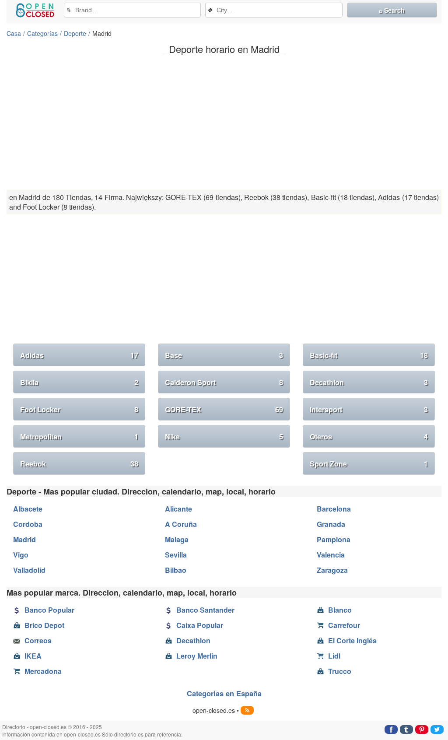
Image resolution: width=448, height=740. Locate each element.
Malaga (177, 539)
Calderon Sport (224, 382)
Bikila (79, 382)
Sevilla (176, 555)
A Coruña (181, 524)
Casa (14, 33)
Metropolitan (79, 436)
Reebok (79, 464)
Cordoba (27, 524)
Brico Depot (44, 625)
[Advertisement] (224, 122)
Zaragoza (332, 570)
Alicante (178, 509)
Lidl (334, 656)
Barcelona (334, 509)
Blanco (340, 610)
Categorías (42, 33)
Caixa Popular (199, 625)
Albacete (27, 509)
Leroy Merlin (196, 656)
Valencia (331, 555)
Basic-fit (369, 355)
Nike (224, 436)
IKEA (33, 656)
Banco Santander (205, 610)
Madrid (24, 539)
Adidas (79, 355)
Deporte (75, 33)
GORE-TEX (224, 409)
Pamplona (333, 539)
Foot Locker (79, 409)
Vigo (20, 555)
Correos (38, 640)
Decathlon (369, 382)
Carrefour (344, 625)
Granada (331, 524)
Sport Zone (369, 464)
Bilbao (175, 570)
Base (224, 355)
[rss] (247, 710)
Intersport (369, 409)
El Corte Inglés (352, 640)
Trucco (339, 671)
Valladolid (29, 570)
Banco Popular (49, 610)
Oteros (369, 436)
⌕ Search (392, 10)
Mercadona (43, 671)
